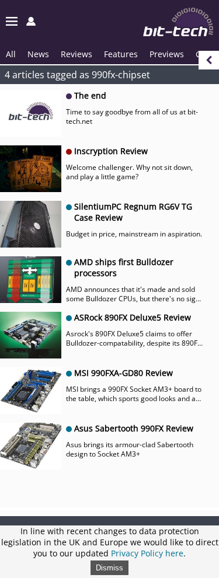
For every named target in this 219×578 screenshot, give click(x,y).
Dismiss (109, 567)
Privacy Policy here (147, 553)
